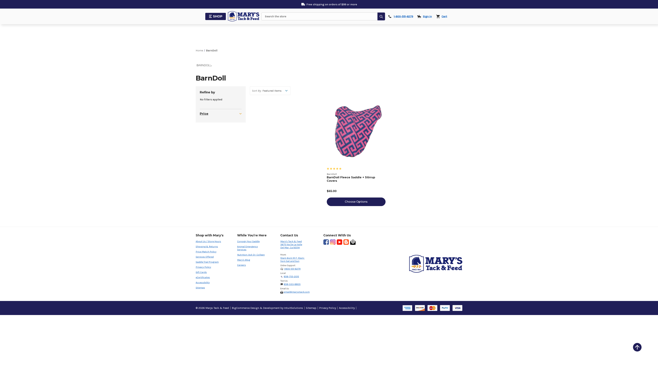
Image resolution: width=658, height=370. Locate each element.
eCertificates (203, 277)
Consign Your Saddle (248, 241)
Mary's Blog (243, 259)
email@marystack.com (297, 292)
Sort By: (256, 90)
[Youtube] (339, 242)
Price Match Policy (206, 251)
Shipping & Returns (207, 246)
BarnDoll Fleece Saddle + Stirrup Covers (351, 179)
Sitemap (200, 287)
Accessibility (203, 282)
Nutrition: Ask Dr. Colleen (251, 254)
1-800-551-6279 (292, 268)
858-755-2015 (291, 276)
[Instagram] (333, 242)
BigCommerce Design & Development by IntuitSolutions (267, 308)
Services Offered (205, 256)
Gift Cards (201, 272)
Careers (241, 265)
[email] (353, 242)
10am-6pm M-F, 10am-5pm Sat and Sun (292, 260)
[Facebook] (326, 242)
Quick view (356, 131)
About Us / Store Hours (208, 241)
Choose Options (356, 201)
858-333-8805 (292, 284)
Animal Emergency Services (247, 248)
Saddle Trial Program (207, 262)
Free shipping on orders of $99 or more (331, 4)
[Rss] (346, 242)
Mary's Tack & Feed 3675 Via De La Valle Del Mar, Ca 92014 (291, 244)
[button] (637, 347)
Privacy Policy (203, 267)
